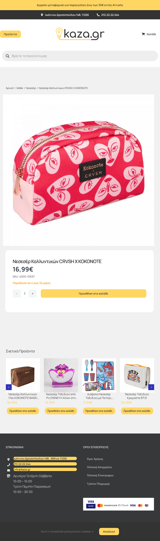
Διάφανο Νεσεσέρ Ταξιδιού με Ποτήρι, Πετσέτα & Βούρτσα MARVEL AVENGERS (99, 399)
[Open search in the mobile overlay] (80, 56)
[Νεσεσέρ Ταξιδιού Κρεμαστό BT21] (137, 375)
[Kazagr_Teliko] (80, 21)
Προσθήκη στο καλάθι (93, 293)
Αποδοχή (109, 531)
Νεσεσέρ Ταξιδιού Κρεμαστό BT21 (137, 396)
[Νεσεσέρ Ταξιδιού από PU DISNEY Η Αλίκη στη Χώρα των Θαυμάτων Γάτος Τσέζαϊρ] (61, 375)
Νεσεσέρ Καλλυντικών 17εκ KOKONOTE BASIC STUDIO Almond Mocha (23, 397)
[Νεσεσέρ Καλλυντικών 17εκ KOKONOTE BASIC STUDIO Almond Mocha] (23, 375)
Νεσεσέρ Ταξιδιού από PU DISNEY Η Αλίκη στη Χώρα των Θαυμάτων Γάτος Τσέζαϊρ (61, 399)
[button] (9, 387)
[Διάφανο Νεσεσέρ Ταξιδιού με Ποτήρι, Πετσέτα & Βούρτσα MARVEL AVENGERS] (99, 375)
